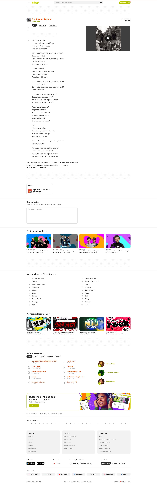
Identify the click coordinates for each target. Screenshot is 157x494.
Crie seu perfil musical (70, 436)
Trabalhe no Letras (104, 448)
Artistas (30, 439)
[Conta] (129, 2)
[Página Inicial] (27, 413)
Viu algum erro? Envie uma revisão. (36, 167)
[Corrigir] (28, 38)
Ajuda (100, 436)
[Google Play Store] (30, 463)
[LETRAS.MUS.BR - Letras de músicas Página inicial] (35, 2)
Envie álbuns (67, 439)
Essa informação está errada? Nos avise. (66, 162)
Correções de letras (69, 445)
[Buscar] (101, 2)
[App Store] (40, 463)
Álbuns (30, 442)
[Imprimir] (28, 36)
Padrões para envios (105, 451)
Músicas (30, 436)
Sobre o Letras (103, 445)
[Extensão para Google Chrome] (57, 463)
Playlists (30, 445)
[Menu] (28, 2)
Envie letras (67, 442)
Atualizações (32, 448)
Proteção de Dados (104, 442)
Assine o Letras (68, 448)
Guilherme (39, 165)
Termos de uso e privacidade (107, 439)
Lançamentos (32, 451)
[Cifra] (28, 33)
